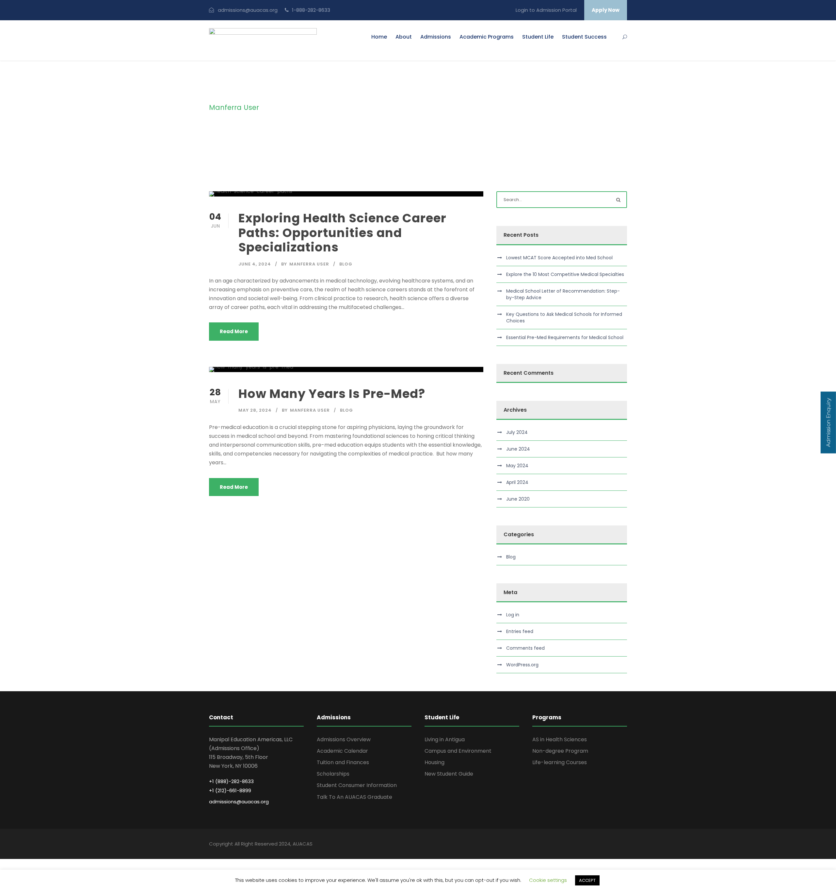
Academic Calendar (342, 751)
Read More (234, 331)
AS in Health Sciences (559, 739)
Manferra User (309, 264)
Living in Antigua (445, 739)
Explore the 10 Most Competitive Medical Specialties (565, 274)
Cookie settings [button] (548, 880)
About (403, 37)
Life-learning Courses (559, 762)
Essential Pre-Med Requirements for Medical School (564, 337)
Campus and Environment (458, 751)
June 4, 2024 (254, 264)
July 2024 (517, 432)
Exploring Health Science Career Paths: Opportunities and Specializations (342, 233)
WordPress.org (522, 664)
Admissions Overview (344, 739)
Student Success (584, 37)
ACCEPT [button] (587, 880)
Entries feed (519, 631)
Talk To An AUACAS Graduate (354, 797)
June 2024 (518, 449)
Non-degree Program (560, 751)
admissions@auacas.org (248, 10)
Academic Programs (486, 37)
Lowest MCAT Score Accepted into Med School (559, 257)
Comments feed (525, 648)
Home (379, 37)
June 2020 (518, 499)
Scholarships (333, 774)
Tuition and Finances (343, 762)
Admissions (435, 37)
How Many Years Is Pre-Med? (331, 393)
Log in (512, 614)
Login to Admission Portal (546, 10)
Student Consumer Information (357, 785)
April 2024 (517, 482)
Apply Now (605, 10)
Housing (434, 762)
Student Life (538, 37)
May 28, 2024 (255, 410)
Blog (345, 264)
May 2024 (517, 465)
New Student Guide (449, 774)
